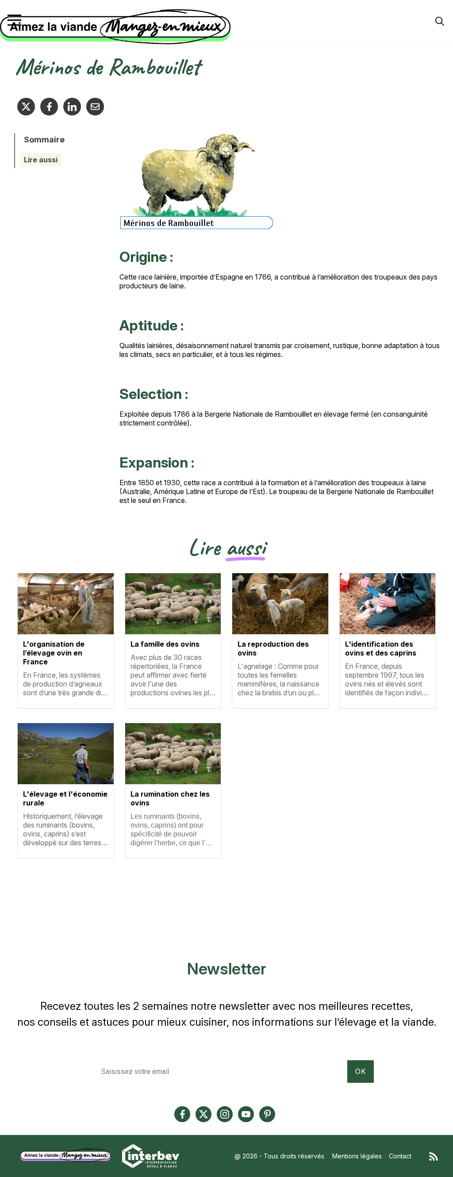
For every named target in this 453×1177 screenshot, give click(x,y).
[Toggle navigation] (14, 20)
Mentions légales (357, 1156)
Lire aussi (41, 159)
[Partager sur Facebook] (49, 106)
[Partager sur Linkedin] (72, 106)
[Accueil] (224, 27)
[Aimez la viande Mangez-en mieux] (68, 1155)
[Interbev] (150, 1155)
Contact (400, 1156)
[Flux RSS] (433, 1156)
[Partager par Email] (95, 106)
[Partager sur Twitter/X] (26, 106)
